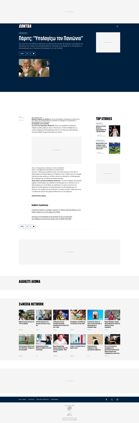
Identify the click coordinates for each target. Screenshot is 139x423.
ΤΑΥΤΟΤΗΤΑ (31, 399)
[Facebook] (27, 53)
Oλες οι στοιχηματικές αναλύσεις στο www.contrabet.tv (48, 168)
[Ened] (69, 415)
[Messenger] (33, 53)
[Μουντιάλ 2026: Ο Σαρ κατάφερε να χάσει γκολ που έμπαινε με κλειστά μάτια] (114, 148)
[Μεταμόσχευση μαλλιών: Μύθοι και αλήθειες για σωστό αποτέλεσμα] (43, 339)
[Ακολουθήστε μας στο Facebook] (106, 399)
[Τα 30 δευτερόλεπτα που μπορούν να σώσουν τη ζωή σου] (43, 315)
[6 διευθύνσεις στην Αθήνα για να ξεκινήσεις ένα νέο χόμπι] (78, 315)
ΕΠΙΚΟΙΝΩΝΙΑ (54, 399)
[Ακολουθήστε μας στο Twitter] (112, 399)
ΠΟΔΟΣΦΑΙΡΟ (100, 140)
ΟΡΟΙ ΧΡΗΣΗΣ (22, 399)
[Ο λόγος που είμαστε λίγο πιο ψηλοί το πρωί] (78, 339)
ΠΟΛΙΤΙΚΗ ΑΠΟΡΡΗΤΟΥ (43, 399)
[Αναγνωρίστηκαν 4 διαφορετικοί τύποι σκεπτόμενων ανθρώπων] (95, 339)
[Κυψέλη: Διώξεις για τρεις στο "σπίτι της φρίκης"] (26, 315)
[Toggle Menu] (117, 26)
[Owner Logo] (69, 408)
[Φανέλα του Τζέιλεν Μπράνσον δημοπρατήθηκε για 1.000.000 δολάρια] (114, 131)
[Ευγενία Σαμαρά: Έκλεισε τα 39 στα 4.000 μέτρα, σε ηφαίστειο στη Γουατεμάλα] (26, 339)
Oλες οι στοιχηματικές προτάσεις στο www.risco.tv (48, 170)
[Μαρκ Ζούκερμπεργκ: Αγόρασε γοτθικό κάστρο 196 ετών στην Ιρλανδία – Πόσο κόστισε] (61, 339)
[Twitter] (30, 53)
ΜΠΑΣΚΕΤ (99, 123)
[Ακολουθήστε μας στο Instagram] (117, 399)
